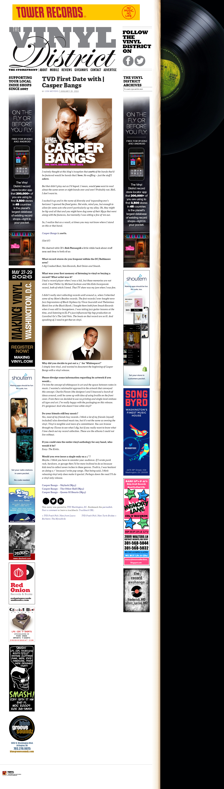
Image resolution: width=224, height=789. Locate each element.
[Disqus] (79, 568)
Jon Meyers (51, 91)
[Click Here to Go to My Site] (22, 267)
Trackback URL (86, 510)
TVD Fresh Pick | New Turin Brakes (99, 516)
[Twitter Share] (53, 501)
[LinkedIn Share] (60, 501)
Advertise (110, 69)
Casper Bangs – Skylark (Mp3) (59, 485)
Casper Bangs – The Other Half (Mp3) (63, 489)
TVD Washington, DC (77, 507)
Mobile (54, 69)
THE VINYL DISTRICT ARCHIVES (133, 81)
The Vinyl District (63, 46)
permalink (107, 507)
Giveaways (84, 69)
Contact (97, 69)
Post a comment (49, 510)
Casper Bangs (49, 233)
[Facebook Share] (46, 501)
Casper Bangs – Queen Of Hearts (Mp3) (64, 492)
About (43, 69)
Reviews (69, 69)
